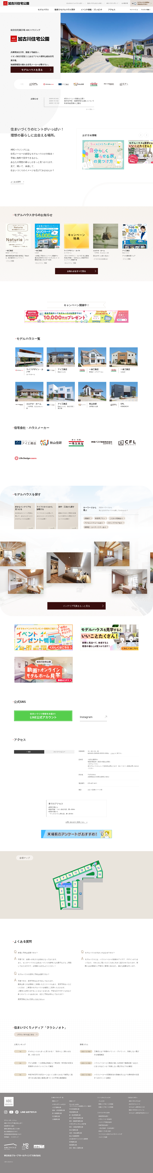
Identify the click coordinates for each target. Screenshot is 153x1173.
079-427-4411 (92, 783)
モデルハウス (43, 10)
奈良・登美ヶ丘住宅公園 (76, 1148)
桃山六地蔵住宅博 (74, 1136)
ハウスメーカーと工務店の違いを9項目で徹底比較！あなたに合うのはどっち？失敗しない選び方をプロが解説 (116, 1064)
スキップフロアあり (114, 523)
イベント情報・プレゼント (91, 10)
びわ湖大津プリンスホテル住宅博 (78, 1139)
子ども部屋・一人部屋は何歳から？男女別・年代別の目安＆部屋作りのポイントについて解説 (50, 1064)
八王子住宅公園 (56, 1107)
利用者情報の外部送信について (12, 1134)
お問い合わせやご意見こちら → (76, 822)
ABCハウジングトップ (112, 3)
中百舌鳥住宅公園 (74, 1109)
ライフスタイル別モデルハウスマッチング (110, 1134)
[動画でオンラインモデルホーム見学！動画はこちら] (43, 682)
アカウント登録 (145, 9)
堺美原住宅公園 (73, 1112)
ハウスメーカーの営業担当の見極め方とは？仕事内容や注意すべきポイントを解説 (116, 1076)
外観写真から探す (103, 1125)
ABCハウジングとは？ (135, 1101)
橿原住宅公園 (73, 1145)
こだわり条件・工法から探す (106, 1128)
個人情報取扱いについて (11, 1131)
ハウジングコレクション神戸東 (77, 1124)
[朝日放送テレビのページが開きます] (39, 1147)
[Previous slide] (141, 135)
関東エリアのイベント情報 (106, 1104)
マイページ (133, 9)
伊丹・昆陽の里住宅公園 (76, 1118)
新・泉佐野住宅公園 (74, 1115)
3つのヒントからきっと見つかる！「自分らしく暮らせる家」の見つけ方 (49, 1053)
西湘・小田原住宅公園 (58, 1110)
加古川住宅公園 (73, 1130)
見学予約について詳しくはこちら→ (31, 999)
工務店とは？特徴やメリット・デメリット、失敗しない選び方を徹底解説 (116, 1053)
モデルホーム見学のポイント (137, 1107)
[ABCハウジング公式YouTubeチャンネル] (11, 1113)
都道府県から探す (103, 1116)
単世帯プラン (100, 518)
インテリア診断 (103, 1137)
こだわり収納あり (116, 518)
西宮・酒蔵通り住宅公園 (76, 1121)
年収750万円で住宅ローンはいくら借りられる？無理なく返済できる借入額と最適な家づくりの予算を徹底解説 (50, 1076)
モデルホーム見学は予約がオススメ (139, 1113)
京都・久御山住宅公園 (75, 1133)
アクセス (111, 10)
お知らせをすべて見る (76, 271)
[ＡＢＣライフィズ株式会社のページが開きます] (10, 1149)
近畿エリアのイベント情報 (106, 1107)
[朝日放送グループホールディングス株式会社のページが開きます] (22, 1156)
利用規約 (6, 1137)
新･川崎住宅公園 (57, 1113)
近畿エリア (72, 1101)
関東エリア (55, 1101)
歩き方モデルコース (134, 1104)
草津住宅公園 (73, 1142)
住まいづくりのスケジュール (136, 1110)
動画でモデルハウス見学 (65, 10)
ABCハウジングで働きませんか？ (13, 1123)
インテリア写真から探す (105, 1122)
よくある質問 (16, 182)
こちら (112, 753)
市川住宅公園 (56, 1116)
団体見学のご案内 (9, 1126)
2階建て (87, 518)
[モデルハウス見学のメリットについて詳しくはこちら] (109, 650)
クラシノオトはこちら (25, 1034)
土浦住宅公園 (56, 1119)
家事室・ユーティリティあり (95, 527)
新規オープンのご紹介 (105, 1131)
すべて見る (89, 109)
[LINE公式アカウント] (29, 1112)
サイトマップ (14, 1137)
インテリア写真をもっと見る (76, 605)
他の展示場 (125, 3)
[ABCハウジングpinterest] (17, 1113)
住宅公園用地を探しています (12, 1128)
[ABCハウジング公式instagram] (5, 1113)
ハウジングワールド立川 (58, 1104)
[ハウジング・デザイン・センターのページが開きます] (25, 1150)
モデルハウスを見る (32, 69)
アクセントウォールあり (94, 523)
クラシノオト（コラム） (10, 1120)
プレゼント (101, 1101)
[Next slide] (146, 135)
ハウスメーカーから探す (105, 1119)
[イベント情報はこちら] (43, 650)
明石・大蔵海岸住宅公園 (76, 1127)
